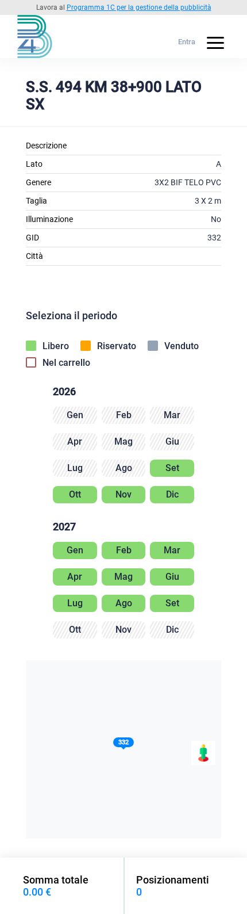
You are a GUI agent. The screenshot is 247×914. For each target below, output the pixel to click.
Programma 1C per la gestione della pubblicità (139, 7)
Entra (186, 41)
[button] (123, 744)
